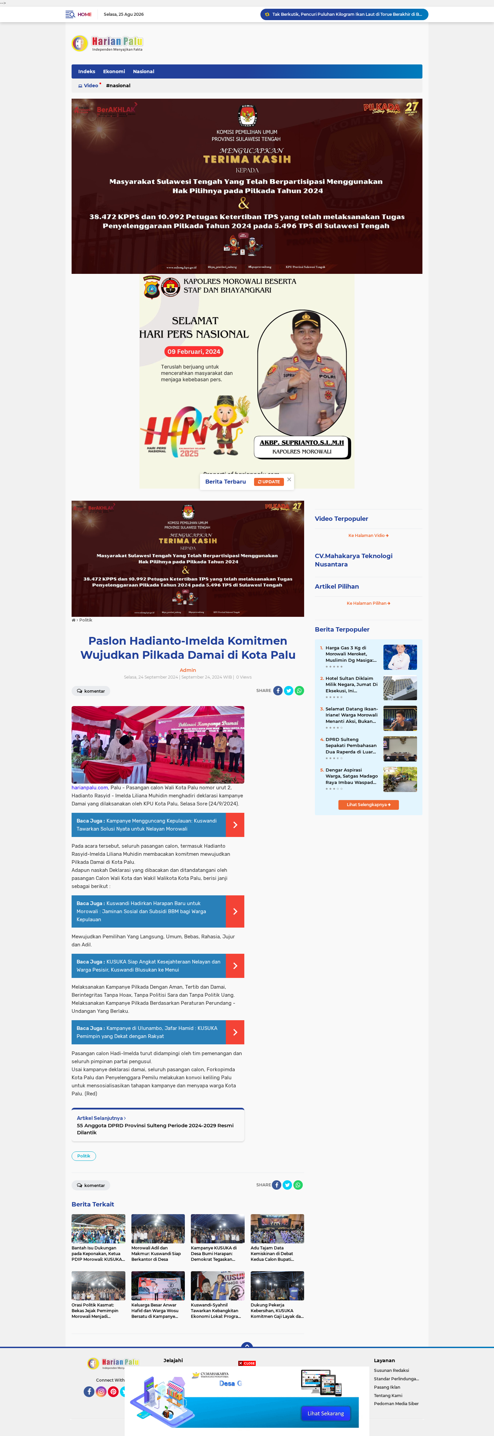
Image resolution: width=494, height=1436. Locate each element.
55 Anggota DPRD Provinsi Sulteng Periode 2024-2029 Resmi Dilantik (155, 1129)
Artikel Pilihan (337, 586)
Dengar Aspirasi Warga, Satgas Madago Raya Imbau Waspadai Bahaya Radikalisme (352, 776)
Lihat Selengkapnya (367, 804)
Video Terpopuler (341, 519)
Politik (83, 1155)
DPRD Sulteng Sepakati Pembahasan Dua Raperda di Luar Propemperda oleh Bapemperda (351, 746)
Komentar (94, 691)
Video (91, 86)
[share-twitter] (288, 690)
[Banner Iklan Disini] (247, 1401)
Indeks (86, 71)
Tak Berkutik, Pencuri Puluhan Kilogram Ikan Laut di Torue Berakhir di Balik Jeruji (347, 14)
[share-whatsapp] (299, 690)
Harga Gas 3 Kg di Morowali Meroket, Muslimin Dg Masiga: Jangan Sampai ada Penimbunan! (349, 654)
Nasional (143, 71)
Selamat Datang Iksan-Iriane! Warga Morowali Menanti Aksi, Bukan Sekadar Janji (352, 715)
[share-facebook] (278, 690)
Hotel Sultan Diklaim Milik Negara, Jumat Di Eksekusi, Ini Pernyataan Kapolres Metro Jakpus (352, 685)
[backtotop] (247, 1348)
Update (270, 481)
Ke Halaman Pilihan (367, 603)
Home (84, 14)
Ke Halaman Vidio (367, 535)
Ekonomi (114, 71)
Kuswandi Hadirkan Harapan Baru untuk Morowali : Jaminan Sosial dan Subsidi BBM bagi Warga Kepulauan (141, 911)
